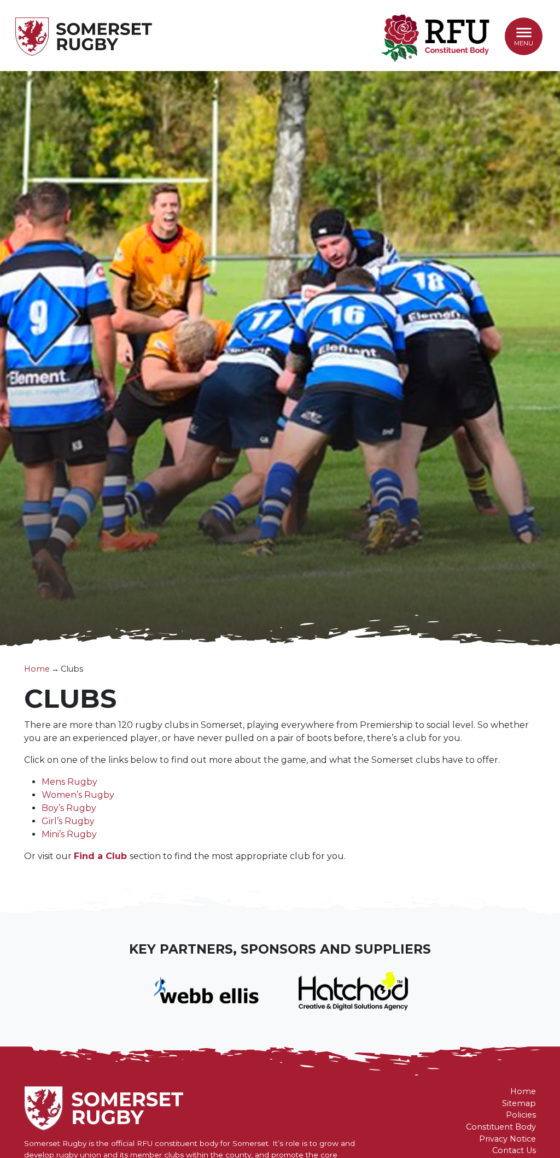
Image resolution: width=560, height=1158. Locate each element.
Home (37, 669)
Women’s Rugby (78, 795)
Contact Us (514, 1150)
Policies (521, 1115)
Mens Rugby (69, 782)
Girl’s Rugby (68, 821)
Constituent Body (501, 1127)
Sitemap (519, 1103)
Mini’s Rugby (69, 834)
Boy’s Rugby (69, 808)
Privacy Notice (507, 1139)
